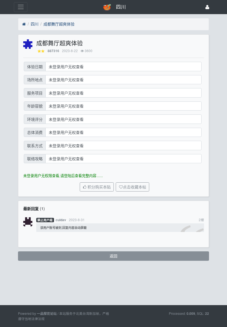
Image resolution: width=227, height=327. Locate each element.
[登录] (207, 7)
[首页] (24, 24)
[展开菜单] (20, 7)
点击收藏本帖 (134, 187)
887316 (53, 50)
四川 (34, 24)
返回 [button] (113, 256)
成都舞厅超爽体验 (58, 24)
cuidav (61, 220)
